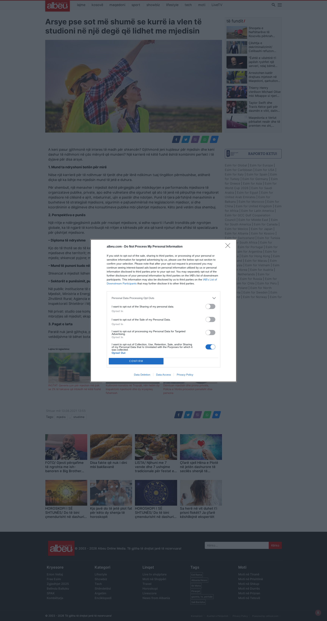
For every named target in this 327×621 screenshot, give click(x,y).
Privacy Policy (185, 374)
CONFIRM (136, 361)
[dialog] (163, 310)
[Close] (229, 246)
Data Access (163, 374)
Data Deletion (142, 374)
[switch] (210, 306)
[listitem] (163, 298)
